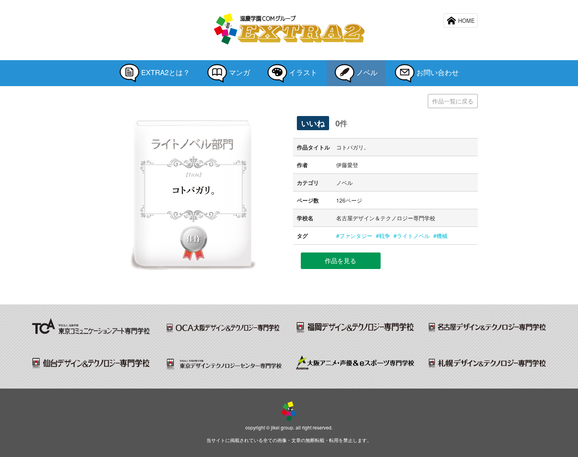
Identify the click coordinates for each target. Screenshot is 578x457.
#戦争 (383, 236)
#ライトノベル (412, 236)
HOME (466, 20)
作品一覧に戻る (452, 101)
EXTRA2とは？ (164, 72)
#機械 (440, 236)
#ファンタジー (354, 236)
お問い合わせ (436, 72)
